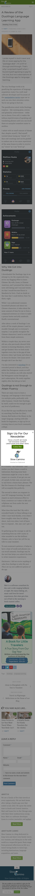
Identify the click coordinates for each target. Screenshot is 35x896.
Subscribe (17, 447)
